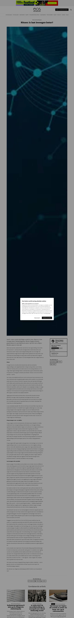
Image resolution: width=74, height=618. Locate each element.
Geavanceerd (37, 317)
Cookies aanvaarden (47, 317)
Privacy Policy (47, 313)
